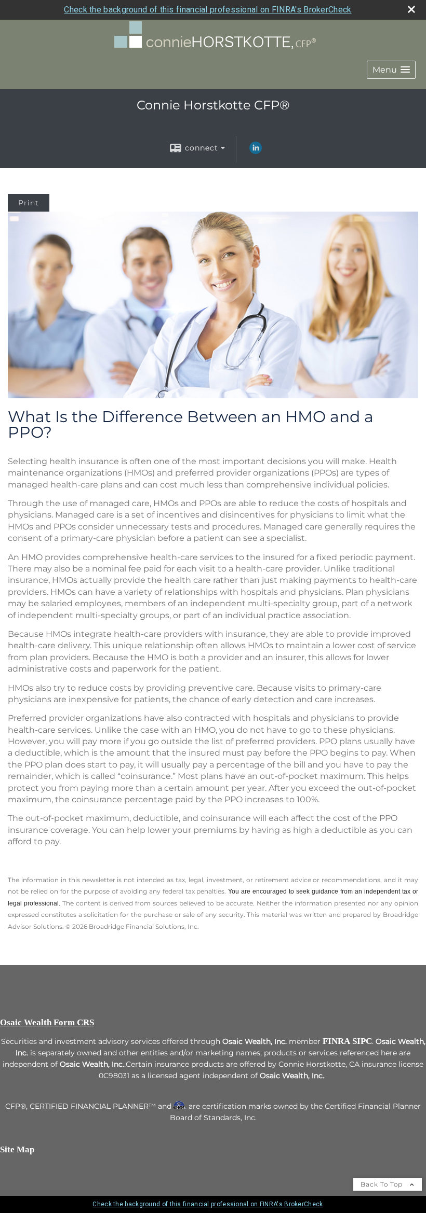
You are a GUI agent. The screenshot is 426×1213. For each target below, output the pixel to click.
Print (28, 202)
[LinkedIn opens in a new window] (255, 151)
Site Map (17, 1149)
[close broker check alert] (411, 9)
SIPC (362, 1041)
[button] (391, 70)
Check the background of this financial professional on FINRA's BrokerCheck (207, 10)
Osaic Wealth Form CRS (47, 1022)
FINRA (336, 1041)
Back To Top (383, 1184)
